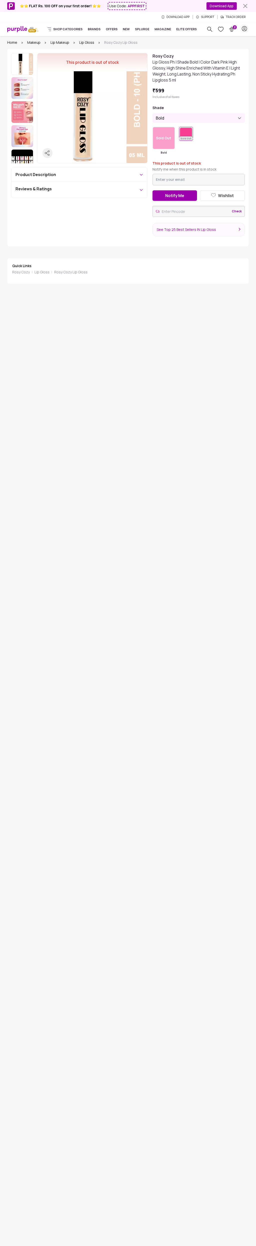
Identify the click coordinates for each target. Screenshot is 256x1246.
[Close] (245, 6)
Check (237, 211)
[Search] (210, 29)
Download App (222, 6)
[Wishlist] (221, 29)
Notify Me (174, 195)
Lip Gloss (86, 42)
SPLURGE (142, 29)
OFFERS (112, 29)
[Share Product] (47, 153)
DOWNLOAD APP (178, 17)
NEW (126, 29)
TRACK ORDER (236, 17)
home (12, 42)
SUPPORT (207, 17)
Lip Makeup (59, 42)
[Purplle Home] (17, 29)
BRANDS (94, 29)
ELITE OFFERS (186, 29)
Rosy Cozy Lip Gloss (71, 272)
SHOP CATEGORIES (67, 29)
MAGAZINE (162, 29)
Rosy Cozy (21, 272)
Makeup (33, 42)
